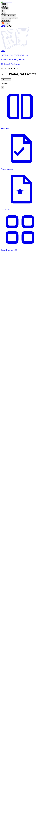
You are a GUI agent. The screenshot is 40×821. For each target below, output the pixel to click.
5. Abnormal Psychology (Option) (13, 60)
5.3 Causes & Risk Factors (10, 64)
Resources (5, 20)
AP (3, 13)
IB (2, 11)
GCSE (4, 4)
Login (3, 26)
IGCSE (4, 6)
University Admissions (9, 18)
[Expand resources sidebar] (2, 88)
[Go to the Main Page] (7, 2)
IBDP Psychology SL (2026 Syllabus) (14, 55)
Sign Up (8, 26)
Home (3, 51)
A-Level (4, 9)
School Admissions (8, 15)
